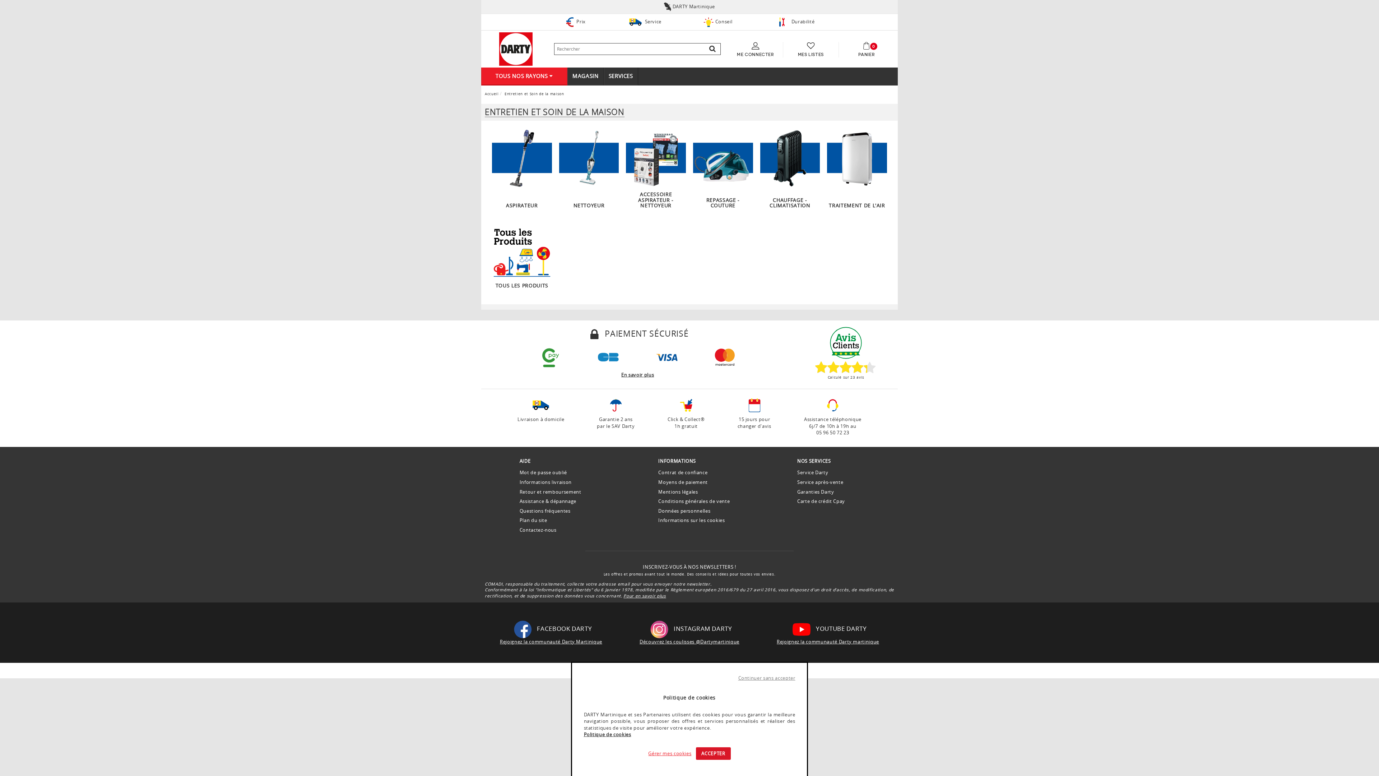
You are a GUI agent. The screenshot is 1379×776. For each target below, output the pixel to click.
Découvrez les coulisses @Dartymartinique (689, 641)
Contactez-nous (538, 530)
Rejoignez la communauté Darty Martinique (551, 641)
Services (621, 75)
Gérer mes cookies (669, 753)
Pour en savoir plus (644, 596)
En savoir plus (637, 374)
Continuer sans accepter (766, 678)
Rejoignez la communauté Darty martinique (828, 641)
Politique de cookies (607, 734)
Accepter (713, 753)
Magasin (585, 75)
